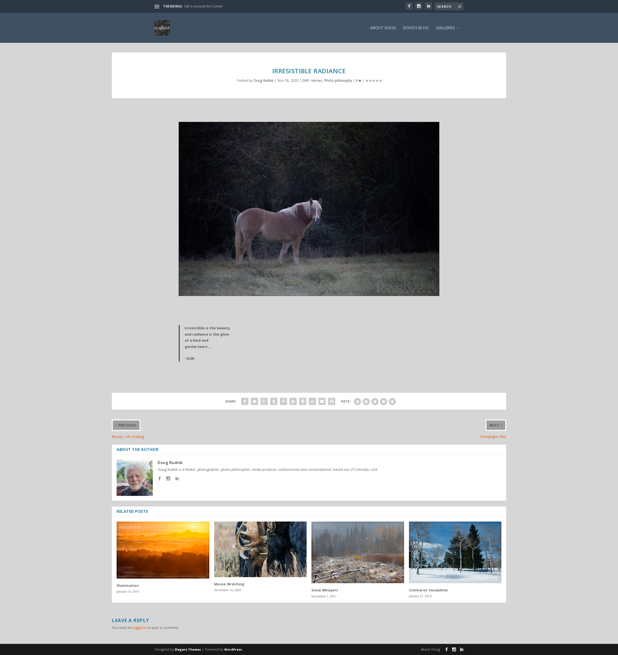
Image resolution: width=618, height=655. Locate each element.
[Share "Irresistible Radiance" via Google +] (264, 401)
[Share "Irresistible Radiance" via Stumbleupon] (312, 401)
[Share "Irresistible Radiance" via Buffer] (303, 401)
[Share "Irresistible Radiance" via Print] (332, 401)
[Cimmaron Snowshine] (455, 552)
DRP (305, 80)
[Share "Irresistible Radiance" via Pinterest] (283, 401)
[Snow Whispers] (357, 552)
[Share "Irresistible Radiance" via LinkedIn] (293, 401)
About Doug (383, 28)
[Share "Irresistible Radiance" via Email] (322, 401)
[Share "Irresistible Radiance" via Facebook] (245, 401)
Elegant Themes (188, 649)
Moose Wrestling (229, 584)
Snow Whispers (324, 590)
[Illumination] (163, 550)
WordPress (233, 649)
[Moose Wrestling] (260, 549)
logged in (140, 627)
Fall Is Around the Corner (203, 6)
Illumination (128, 585)
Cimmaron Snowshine (428, 590)
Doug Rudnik (263, 80)
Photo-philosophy (338, 80)
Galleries (445, 28)
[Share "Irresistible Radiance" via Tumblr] (274, 401)
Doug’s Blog (416, 28)
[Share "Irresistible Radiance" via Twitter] (254, 401)
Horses (316, 80)
